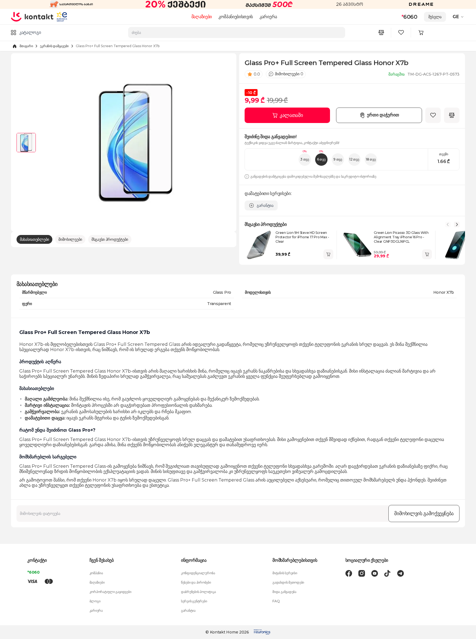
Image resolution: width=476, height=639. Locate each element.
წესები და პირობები (196, 582)
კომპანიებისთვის (235, 16)
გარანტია (188, 610)
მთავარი (26, 46)
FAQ (276, 601)
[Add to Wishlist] (433, 115)
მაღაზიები (201, 16)
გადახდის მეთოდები (288, 582)
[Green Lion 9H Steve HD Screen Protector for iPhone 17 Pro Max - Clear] (259, 245)
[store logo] (32, 16)
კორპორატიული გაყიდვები (110, 592)
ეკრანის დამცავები (54, 46)
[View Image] (26, 142)
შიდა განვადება (284, 592)
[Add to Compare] (451, 115)
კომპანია (96, 573)
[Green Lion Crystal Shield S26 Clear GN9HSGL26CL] (456, 245)
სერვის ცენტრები (194, 601)
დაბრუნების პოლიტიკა (198, 592)
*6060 (33, 572)
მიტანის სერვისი (284, 573)
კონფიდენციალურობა (198, 573)
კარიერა (268, 16)
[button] (459, 17)
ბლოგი (95, 601)
